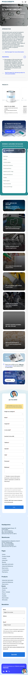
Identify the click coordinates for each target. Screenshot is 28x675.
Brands (4, 562)
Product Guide (6, 556)
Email (4, 622)
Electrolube (5, 597)
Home (3, 554)
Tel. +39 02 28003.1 (7, 531)
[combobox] (14, 414)
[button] (25, 2)
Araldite (4, 596)
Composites (5, 570)
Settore (5, 616)
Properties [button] (5, 57)
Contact (4, 558)
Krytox (4, 590)
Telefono (6, 442)
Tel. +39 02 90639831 (7, 543)
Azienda (6, 448)
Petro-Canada (6, 592)
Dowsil (4, 594)
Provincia (6, 461)
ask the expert (9, 366)
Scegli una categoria (9, 411)
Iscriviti (14, 655)
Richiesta (6, 467)
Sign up (8, 206)
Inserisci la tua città (9, 436)
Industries (4, 560)
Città (5, 455)
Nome (6, 417)
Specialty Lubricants (7, 564)
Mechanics (5, 572)
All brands (4, 599)
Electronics (5, 568)
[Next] (23, 98)
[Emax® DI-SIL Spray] (10, 96)
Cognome (7, 423)
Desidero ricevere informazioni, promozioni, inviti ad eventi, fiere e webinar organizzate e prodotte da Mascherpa (14, 631)
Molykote (4, 588)
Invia (14, 507)
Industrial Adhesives (7, 566)
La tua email (7, 430)
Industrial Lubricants (7, 580)
